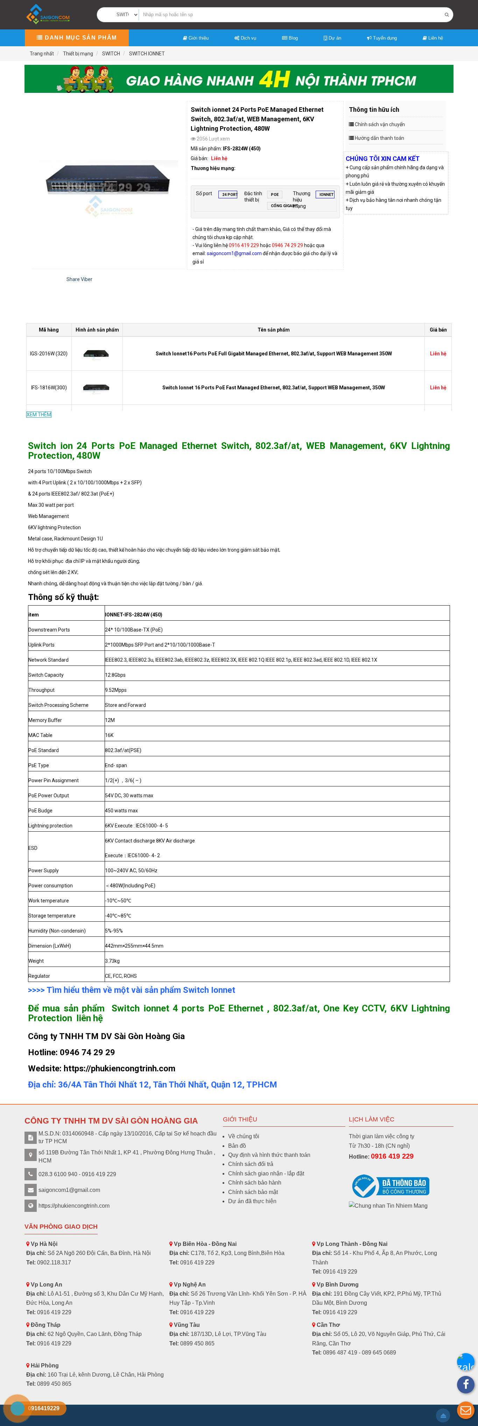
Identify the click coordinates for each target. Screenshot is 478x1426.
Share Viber (79, 279)
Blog (292, 38)
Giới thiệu (198, 38)
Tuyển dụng (384, 38)
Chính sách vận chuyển (380, 124)
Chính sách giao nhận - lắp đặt (266, 1173)
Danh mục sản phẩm (80, 38)
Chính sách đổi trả (250, 1164)
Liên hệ (435, 38)
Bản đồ (237, 1146)
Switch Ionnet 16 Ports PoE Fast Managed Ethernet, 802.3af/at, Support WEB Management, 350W (273, 387)
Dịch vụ (247, 38)
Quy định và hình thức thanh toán (269, 1155)
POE (275, 194)
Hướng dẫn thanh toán (379, 138)
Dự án (334, 38)
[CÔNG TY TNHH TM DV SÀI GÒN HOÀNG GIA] (48, 14)
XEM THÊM (39, 414)
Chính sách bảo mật (253, 1192)
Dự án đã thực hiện (252, 1201)
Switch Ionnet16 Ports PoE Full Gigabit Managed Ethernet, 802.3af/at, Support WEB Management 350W (274, 353)
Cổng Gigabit (278, 206)
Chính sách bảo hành (254, 1183)
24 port (229, 194)
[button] (466, 1410)
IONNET (326, 194)
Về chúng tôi (243, 1136)
